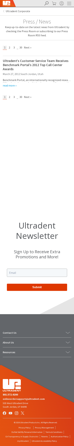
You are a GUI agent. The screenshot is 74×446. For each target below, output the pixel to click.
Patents (44, 436)
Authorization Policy (59, 436)
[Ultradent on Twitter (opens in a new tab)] (23, 413)
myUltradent (23, 441)
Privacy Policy (25, 427)
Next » (27, 47)
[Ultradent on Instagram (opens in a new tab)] (17, 413)
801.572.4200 (10, 394)
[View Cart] (53, 3)
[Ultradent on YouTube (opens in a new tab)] (11, 413)
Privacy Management (44, 427)
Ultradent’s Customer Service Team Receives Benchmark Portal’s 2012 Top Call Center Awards (35, 65)
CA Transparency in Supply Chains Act (21, 436)
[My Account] (61, 3)
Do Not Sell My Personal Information (27, 432)
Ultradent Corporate (18, 11)
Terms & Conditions (53, 432)
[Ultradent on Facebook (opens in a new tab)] (5, 413)
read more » (10, 85)
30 (20, 47)
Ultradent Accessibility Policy (44, 441)
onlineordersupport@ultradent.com (24, 398)
